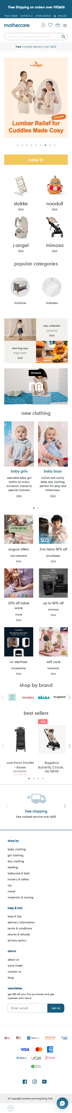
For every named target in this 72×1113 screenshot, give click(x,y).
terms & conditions (20, 928)
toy (10, 885)
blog (11, 977)
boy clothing (16, 861)
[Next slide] (65, 807)
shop (21, 209)
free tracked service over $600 (36, 817)
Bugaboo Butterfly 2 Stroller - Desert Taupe (52, 765)
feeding (13, 867)
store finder (15, 965)
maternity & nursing (20, 897)
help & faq (14, 916)
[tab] (17, 145)
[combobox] (36, 36)
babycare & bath (19, 873)
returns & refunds (19, 934)
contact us (14, 971)
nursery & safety (18, 879)
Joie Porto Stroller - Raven (20, 765)
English (62, 16)
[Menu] (64, 25)
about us (13, 959)
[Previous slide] (7, 807)
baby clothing (17, 849)
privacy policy (17, 940)
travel (11, 891)
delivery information (21, 922)
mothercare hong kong (34, 1098)
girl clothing (15, 855)
